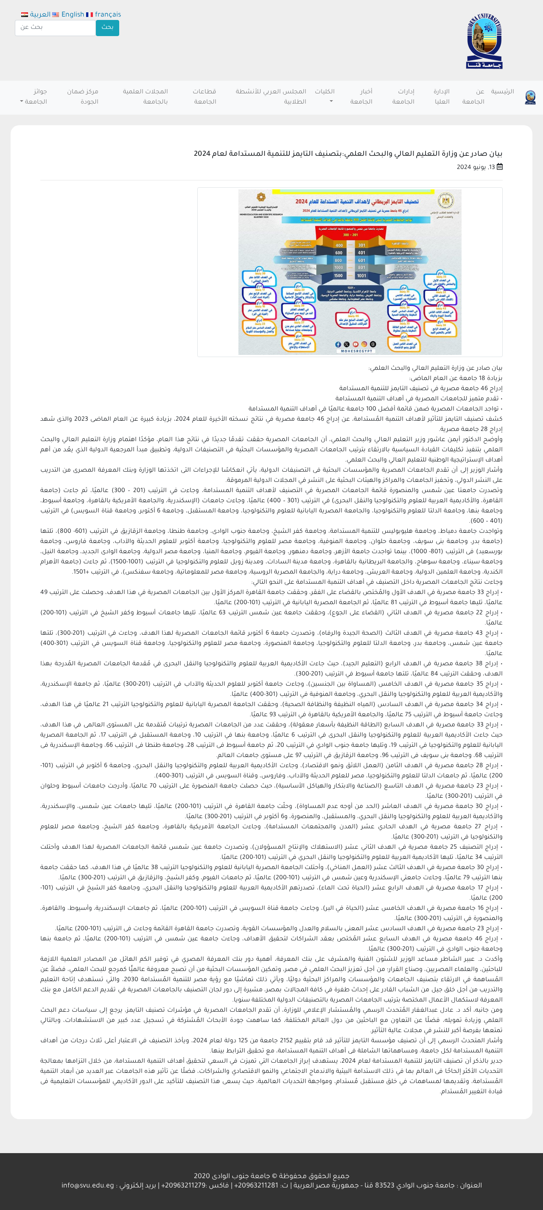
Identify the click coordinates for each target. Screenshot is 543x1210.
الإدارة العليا (442, 97)
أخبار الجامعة (361, 97)
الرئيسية (502, 92)
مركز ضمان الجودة (82, 97)
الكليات (325, 92)
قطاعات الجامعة (204, 97)
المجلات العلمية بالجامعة (145, 97)
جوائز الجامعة (36, 97)
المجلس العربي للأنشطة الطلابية (271, 97)
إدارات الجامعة (403, 97)
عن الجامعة (473, 97)
